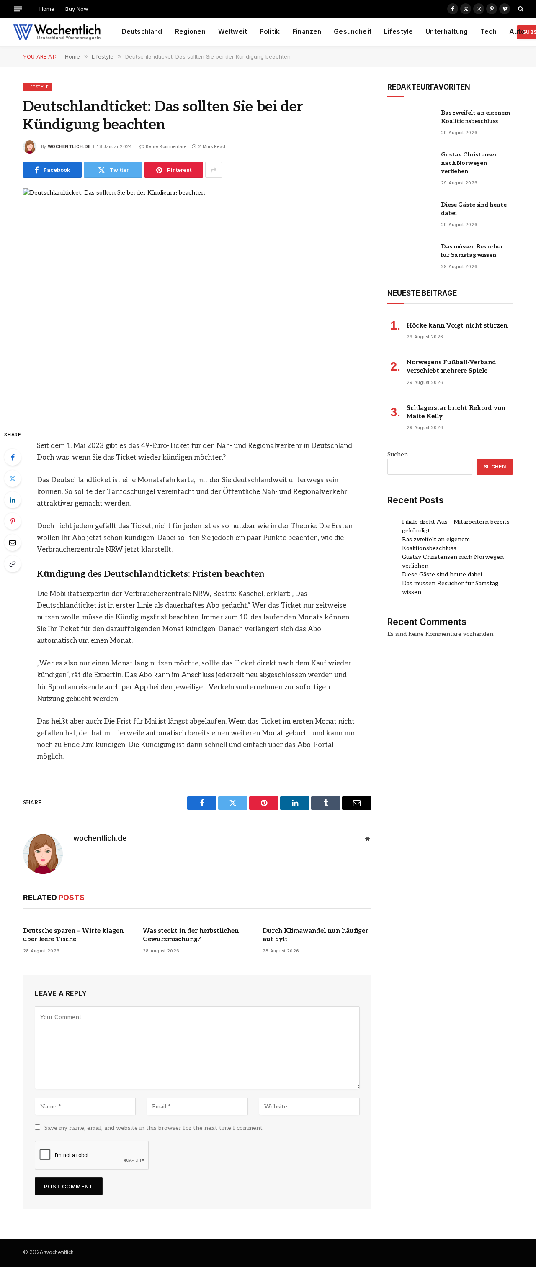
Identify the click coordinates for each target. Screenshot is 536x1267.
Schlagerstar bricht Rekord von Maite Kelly (456, 412)
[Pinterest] (12, 521)
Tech (488, 32)
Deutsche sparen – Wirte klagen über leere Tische (73, 935)
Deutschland (142, 32)
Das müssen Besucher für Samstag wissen (472, 251)
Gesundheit (352, 32)
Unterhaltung (446, 32)
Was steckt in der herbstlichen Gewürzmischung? (191, 935)
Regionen (190, 32)
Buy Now (76, 8)
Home (46, 8)
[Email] (12, 542)
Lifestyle (398, 32)
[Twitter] (12, 478)
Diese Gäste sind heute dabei (474, 209)
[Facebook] (12, 457)
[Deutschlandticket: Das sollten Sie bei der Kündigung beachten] (197, 302)
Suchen (397, 454)
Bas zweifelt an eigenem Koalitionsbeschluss (475, 117)
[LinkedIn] (12, 499)
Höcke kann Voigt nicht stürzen (457, 325)
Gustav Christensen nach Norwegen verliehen (469, 163)
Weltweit (232, 32)
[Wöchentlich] (57, 32)
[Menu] (18, 9)
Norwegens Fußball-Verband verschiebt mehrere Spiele (451, 366)
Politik (270, 32)
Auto (517, 32)
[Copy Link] (12, 563)
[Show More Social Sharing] (213, 170)
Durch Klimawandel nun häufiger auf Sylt (315, 935)
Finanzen (306, 32)
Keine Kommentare (166, 146)
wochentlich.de (69, 146)
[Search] (519, 9)
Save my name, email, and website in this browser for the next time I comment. (154, 1127)
